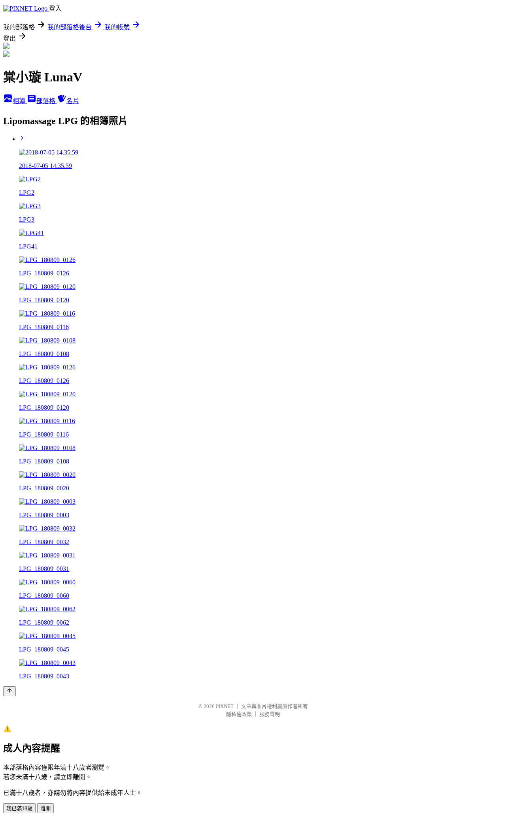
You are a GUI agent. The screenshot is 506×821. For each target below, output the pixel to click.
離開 (45, 809)
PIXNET (225, 706)
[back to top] (9, 691)
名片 (72, 101)
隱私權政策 (239, 714)
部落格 (46, 101)
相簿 (20, 101)
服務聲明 (269, 714)
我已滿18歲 (19, 809)
